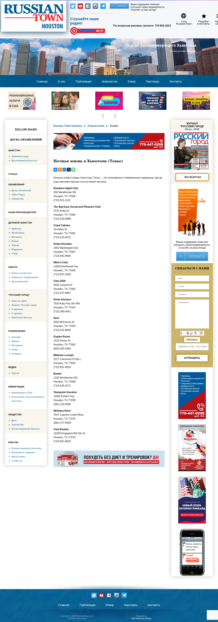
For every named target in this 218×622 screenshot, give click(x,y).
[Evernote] (73, 170)
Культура (16, 337)
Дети (13, 420)
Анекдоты (16, 353)
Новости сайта (19, 301)
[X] (69, 170)
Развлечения (96, 126)
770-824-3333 (163, 25)
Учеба (14, 253)
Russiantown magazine (23, 452)
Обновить (192, 339)
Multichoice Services (21, 317)
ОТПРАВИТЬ (192, 358)
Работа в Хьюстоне (21, 273)
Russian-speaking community (26, 448)
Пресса (15, 373)
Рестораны (17, 345)
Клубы (14, 349)
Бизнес (15, 241)
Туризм (15, 245)
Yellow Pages (26, 129)
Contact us (16, 460)
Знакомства (109, 81)
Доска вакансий (19, 281)
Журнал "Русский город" (24, 305)
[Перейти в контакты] (201, 14)
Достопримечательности (24, 160)
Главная (42, 81)
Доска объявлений (26, 139)
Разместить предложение (24, 277)
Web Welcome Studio (141, 618)
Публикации (84, 81)
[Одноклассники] (60, 170)
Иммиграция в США (21, 392)
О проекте (16, 313)
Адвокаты (16, 228)
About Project (18, 456)
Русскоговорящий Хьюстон (25, 428)
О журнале (17, 309)
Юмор (132, 81)
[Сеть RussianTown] (181, 14)
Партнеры (152, 81)
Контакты (175, 81)
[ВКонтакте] (55, 170)
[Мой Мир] (64, 170)
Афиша (15, 341)
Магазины (16, 237)
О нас (61, 81)
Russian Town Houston (67, 126)
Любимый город (19, 156)
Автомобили (17, 232)
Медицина (16, 249)
